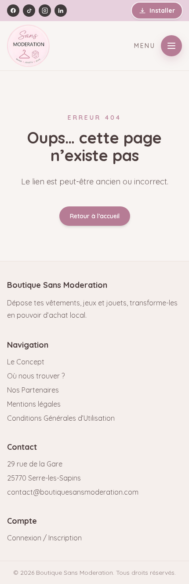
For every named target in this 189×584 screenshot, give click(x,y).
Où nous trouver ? (36, 375)
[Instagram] (45, 10)
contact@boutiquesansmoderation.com (72, 492)
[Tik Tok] (29, 10)
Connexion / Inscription (44, 537)
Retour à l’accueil (95, 216)
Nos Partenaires (33, 390)
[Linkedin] (61, 10)
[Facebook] (13, 10)
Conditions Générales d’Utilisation (61, 418)
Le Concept (25, 361)
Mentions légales (34, 404)
